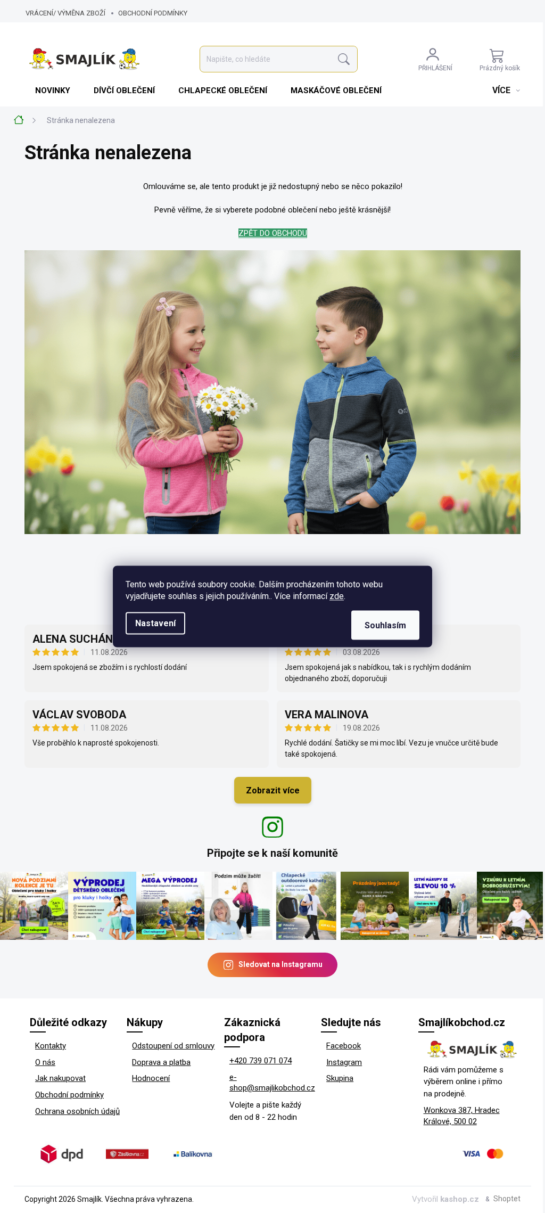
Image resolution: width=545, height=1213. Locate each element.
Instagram (344, 1062)
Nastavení (155, 623)
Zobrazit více (273, 790)
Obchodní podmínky (152, 13)
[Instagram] (272, 827)
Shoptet (507, 1198)
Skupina (339, 1078)
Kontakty (50, 1046)
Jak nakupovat (60, 1078)
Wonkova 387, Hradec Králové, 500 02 (462, 1115)
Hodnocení (151, 1078)
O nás (45, 1062)
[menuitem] (53, 90)
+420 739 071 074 (260, 1061)
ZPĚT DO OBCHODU (272, 233)
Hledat (344, 59)
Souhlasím (385, 625)
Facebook (343, 1046)
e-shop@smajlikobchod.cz (272, 1082)
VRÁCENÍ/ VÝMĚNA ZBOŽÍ (65, 13)
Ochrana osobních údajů (77, 1111)
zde (336, 596)
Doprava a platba (161, 1062)
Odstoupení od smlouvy (173, 1046)
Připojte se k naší (272, 853)
